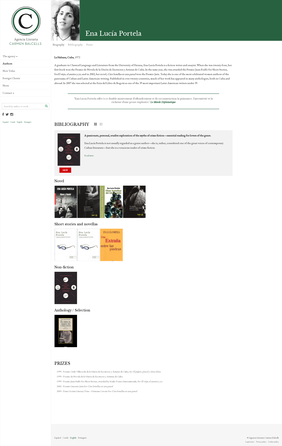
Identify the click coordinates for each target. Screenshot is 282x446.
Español (5, 122)
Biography (58, 44)
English (19, 122)
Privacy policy (261, 441)
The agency (9, 56)
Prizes (89, 44)
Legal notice (249, 441)
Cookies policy (273, 441)
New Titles (9, 71)
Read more (89, 155)
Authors (7, 63)
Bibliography (75, 44)
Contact (7, 93)
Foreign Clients (11, 78)
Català (12, 122)
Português (27, 122)
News (6, 85)
